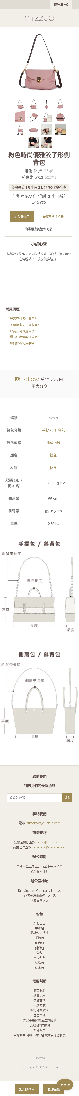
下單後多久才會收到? (24, 325)
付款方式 (39, 1005)
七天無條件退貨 (39, 1025)
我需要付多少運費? (23, 319)
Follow (30, 378)
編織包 (39, 963)
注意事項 (39, 1015)
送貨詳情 (39, 1000)
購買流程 (39, 995)
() (61, 4)
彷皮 (53, 468)
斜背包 (39, 948)
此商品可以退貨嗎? (23, 331)
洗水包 (39, 968)
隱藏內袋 (53, 443)
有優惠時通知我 (53, 217)
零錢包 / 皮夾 (39, 933)
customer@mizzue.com (43, 823)
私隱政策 (39, 1030)
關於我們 (39, 990)
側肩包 (59, 430)
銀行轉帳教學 (39, 1010)
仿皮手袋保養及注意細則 (39, 1020)
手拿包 (39, 928)
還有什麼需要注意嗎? (24, 337)
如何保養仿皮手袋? (23, 343)
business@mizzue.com (49, 847)
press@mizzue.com (51, 842)
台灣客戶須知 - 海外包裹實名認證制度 (39, 1035)
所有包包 (39, 923)
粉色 (53, 455)
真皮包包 (39, 958)
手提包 (47, 430)
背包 (39, 953)
